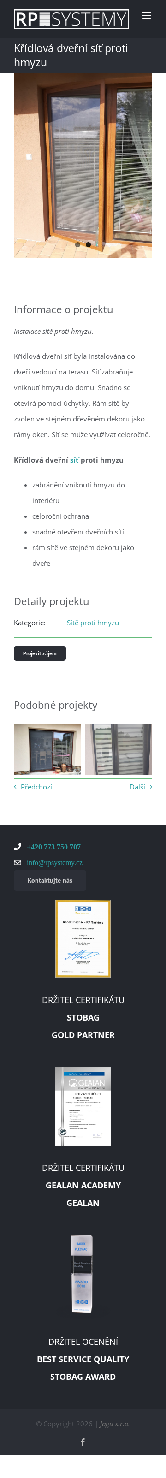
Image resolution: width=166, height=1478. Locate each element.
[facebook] (83, 1442)
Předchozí (36, 786)
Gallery (61, 771)
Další (137, 786)
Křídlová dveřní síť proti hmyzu (33, 771)
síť (74, 459)
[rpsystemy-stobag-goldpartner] (83, 903)
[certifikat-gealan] (83, 1070)
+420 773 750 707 (53, 846)
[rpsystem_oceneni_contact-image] (83, 1238)
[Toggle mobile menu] (147, 15)
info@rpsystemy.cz (54, 862)
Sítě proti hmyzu (93, 622)
